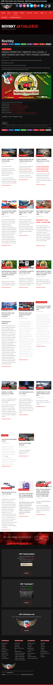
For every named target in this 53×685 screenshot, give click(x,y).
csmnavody (15, 116)
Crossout (4, 656)
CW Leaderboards (32, 656)
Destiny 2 (43, 656)
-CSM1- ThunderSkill (19, 656)
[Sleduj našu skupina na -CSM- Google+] (35, 5)
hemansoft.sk (10, 672)
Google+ (43, 649)
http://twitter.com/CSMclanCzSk (17, 109)
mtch (10, 116)
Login (8, 12)
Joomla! (3, 674)
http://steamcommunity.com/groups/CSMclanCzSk (24, 112)
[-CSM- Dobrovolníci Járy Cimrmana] (7, 6)
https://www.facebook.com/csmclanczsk (19, 107)
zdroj (7, 456)
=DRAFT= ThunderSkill (20, 659)
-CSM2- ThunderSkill (19, 658)
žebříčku (14, 183)
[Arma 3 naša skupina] (45, 5)
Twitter (42, 644)
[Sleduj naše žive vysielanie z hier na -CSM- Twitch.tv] (20, 5)
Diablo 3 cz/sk (5, 654)
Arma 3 (42, 654)
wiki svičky (17, 646)
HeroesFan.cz (5, 649)
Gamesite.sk (5, 643)
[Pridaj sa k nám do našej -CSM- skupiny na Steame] (38, 5)
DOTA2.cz (4, 648)
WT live (29, 651)
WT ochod (30, 644)
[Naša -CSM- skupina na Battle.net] (42, 5)
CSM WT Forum (31, 643)
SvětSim (3, 646)
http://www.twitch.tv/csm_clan (17, 110)
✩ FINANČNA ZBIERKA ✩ (15, 17)
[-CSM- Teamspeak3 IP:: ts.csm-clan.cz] (17, 5)
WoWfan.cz (4, 651)
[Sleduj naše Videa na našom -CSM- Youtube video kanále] (24, 5)
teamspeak (43, 12)
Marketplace (31, 648)
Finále (3, 170)
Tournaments (31, 649)
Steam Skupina (44, 651)
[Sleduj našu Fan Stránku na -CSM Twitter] (31, 5)
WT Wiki (29, 646)
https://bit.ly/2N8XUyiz (30, 558)
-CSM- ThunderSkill (19, 654)
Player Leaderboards (33, 658)
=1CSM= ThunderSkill (20, 653)
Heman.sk (17, 644)
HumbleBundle (18, 651)
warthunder (5, 116)
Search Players (31, 653)
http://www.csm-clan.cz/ (16, 104)
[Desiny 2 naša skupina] (49, 5)
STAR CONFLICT (5, 658)
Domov (3, 12)
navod (21, 116)
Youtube (42, 648)
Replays (29, 654)
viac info (41, 538)
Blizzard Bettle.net (45, 653)
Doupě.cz (4, 644)
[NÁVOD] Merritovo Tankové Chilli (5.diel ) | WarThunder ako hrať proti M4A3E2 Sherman (26, 53)
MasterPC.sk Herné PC (19, 649)
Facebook (43, 643)
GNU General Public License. (27, 674)
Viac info (26, 573)
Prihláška (4, 17)
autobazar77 (17, 643)
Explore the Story (6, 185)
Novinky (16, 12)
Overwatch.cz (5, 653)
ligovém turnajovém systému (25, 169)
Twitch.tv (43, 646)
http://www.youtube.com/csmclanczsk (18, 105)
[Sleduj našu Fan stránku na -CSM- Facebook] (28, 5)
